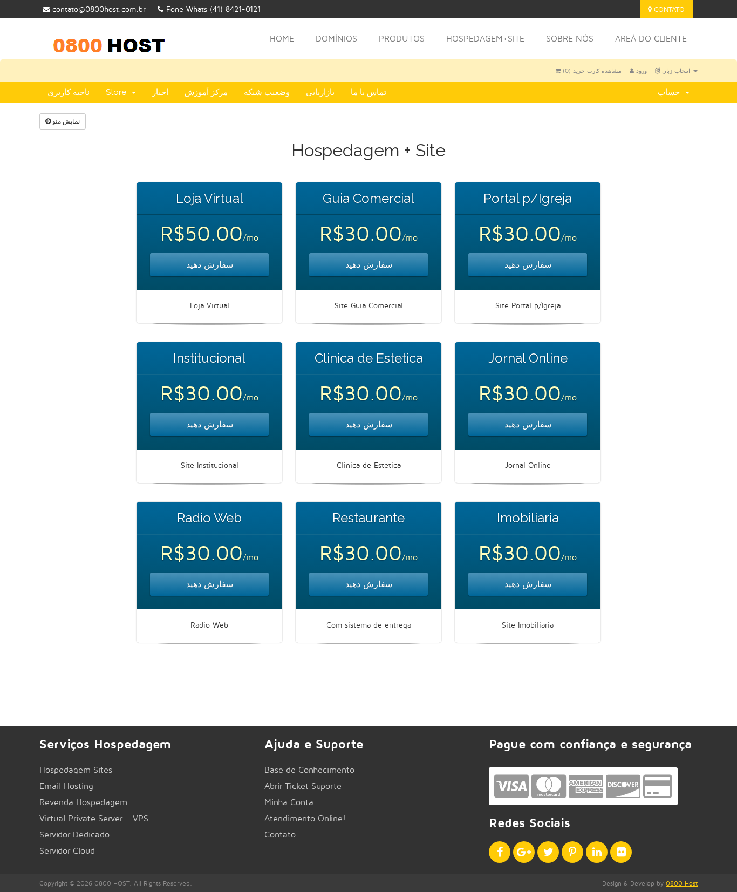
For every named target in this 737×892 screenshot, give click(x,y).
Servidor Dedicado (74, 834)
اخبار (160, 92)
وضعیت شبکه (267, 92)
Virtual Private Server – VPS (93, 818)
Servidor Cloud (67, 851)
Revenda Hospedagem (83, 802)
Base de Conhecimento (309, 770)
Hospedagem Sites (75, 770)
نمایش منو (65, 121)
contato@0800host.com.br (99, 8)
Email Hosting (66, 786)
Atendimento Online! (305, 818)
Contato (668, 9)
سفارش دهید (209, 265)
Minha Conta (288, 802)
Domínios (336, 38)
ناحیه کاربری (68, 92)
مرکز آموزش (206, 92)
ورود (640, 70)
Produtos (402, 38)
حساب (671, 92)
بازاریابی (320, 92)
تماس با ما (368, 92)
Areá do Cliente (651, 38)
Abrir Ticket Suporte (303, 786)
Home (282, 38)
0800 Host (682, 883)
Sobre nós (569, 38)
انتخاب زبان (676, 70)
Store (118, 92)
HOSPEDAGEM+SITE (485, 38)
